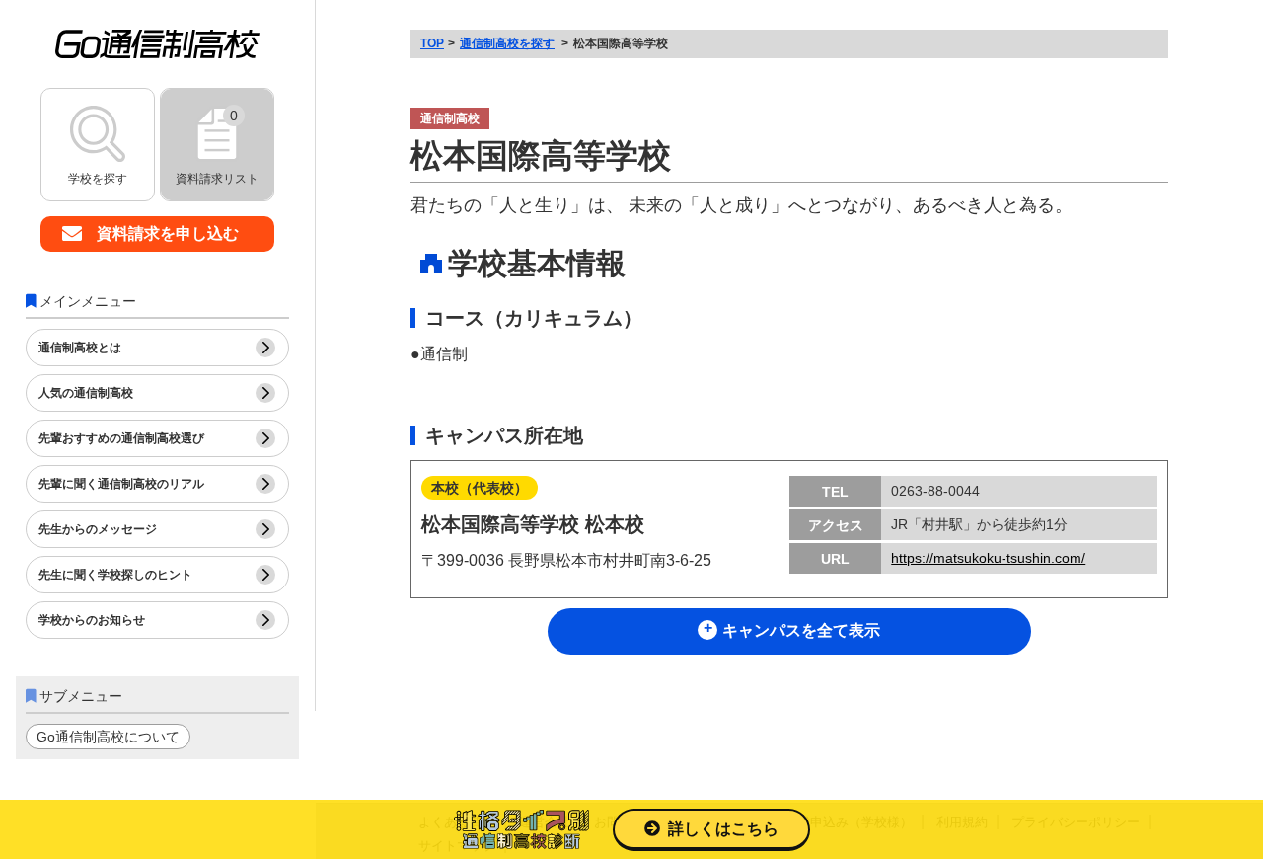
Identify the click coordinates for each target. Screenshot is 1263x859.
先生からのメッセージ (97, 529)
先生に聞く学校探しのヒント (115, 575)
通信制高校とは (79, 347)
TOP (432, 43)
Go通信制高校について (108, 736)
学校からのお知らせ (91, 620)
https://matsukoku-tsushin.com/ (988, 558)
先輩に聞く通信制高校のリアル (121, 484)
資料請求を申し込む (168, 233)
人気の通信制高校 (85, 393)
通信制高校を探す (507, 43)
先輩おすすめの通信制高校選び (121, 438)
